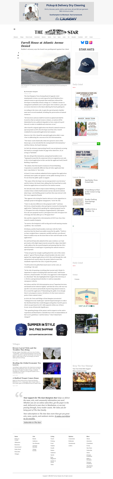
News (16, 436)
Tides (52, 464)
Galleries (35, 441)
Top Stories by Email (90, 466)
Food (54, 37)
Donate (91, 37)
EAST (86, 37)
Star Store (89, 448)
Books (34, 438)
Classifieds (80, 37)
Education (74, 37)
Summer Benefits (35, 446)
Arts (68, 37)
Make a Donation (89, 459)
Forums (77, 279)
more (74, 87)
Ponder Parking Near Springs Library (91, 201)
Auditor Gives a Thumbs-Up (91, 210)
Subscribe (89, 450)
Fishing (53, 441)
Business (44, 37)
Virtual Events (34, 450)
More (88, 436)
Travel (52, 438)
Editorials (71, 441)
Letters (64, 37)
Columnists (72, 438)
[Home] (56, 32)
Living (52, 436)
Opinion (49, 37)
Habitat (53, 445)
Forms (88, 445)
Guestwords (72, 443)
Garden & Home (53, 461)
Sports (59, 37)
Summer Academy (89, 463)
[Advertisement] (86, 350)
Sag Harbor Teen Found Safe (91, 181)
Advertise (89, 441)
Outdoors (53, 452)
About (88, 438)
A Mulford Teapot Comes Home (26, 378)
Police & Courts (29, 37)
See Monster (36, 443)
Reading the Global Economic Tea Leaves (27, 364)
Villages (22, 37)
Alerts (88, 452)
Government (37, 37)
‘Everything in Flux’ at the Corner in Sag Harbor (92, 192)
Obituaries (16, 37)
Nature (52, 450)
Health (52, 448)
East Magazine (53, 458)
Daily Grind (18, 449)
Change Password (89, 455)
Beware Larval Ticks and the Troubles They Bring (24, 349)
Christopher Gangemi (32, 91)
